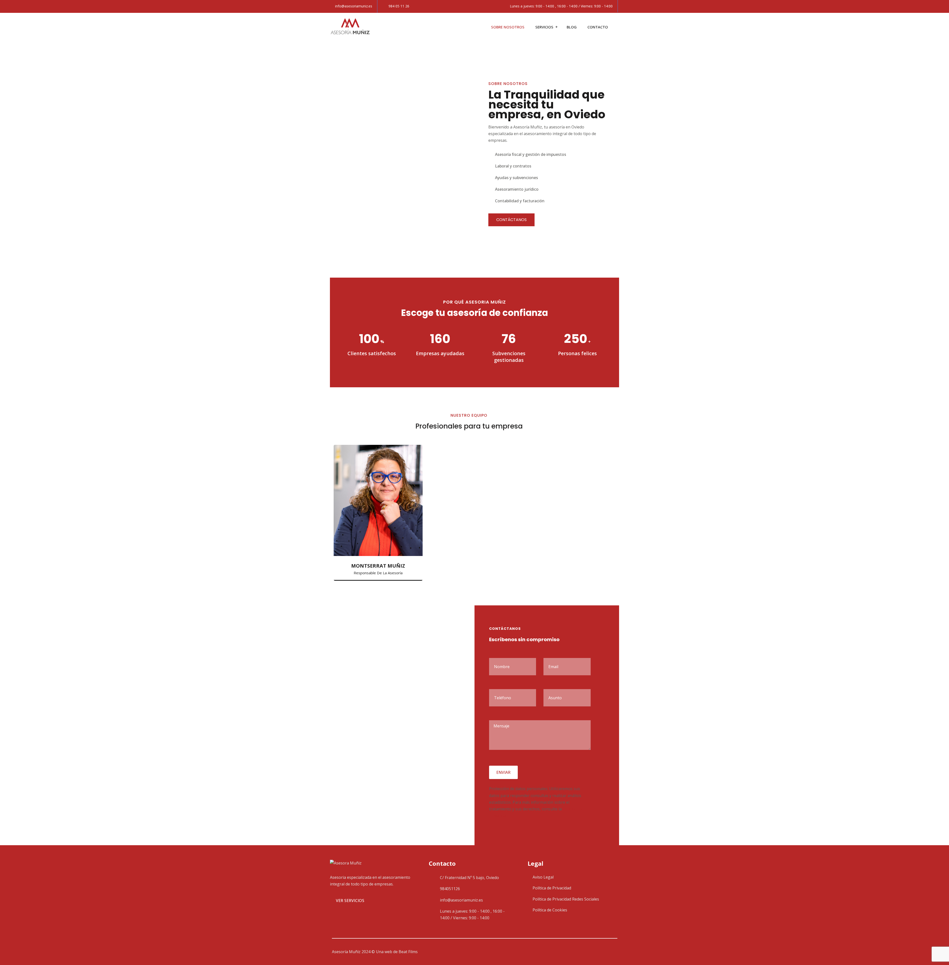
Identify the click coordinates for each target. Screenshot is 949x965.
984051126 (450, 888)
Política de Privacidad (552, 888)
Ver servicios (350, 900)
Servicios (544, 26)
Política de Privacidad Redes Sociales (566, 899)
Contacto (597, 26)
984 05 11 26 (398, 6)
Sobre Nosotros (507, 26)
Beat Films (408, 951)
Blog (572, 26)
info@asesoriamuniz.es (353, 6)
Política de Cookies (550, 910)
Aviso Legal (543, 877)
